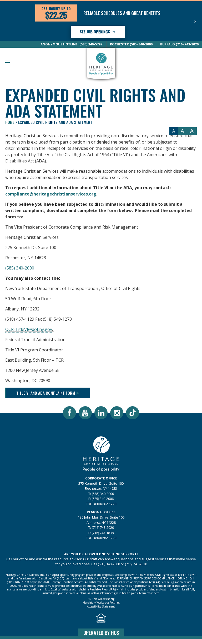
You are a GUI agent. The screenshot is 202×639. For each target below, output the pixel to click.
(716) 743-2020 (103, 527)
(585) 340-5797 (16, 582)
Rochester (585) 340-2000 (131, 44)
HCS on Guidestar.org (101, 599)
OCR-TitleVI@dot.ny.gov (28, 329)
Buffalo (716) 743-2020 (179, 44)
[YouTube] (85, 412)
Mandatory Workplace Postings (101, 602)
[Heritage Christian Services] (101, 63)
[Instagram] (116, 412)
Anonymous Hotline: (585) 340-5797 (71, 44)
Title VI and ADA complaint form (45, 393)
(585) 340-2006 (103, 498)
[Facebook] (69, 412)
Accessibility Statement (101, 606)
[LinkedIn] (101, 412)
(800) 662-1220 (105, 503)
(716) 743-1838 (103, 532)
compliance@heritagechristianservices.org (50, 194)
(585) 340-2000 (19, 268)
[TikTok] (132, 412)
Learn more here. (149, 593)
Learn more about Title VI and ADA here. (90, 578)
